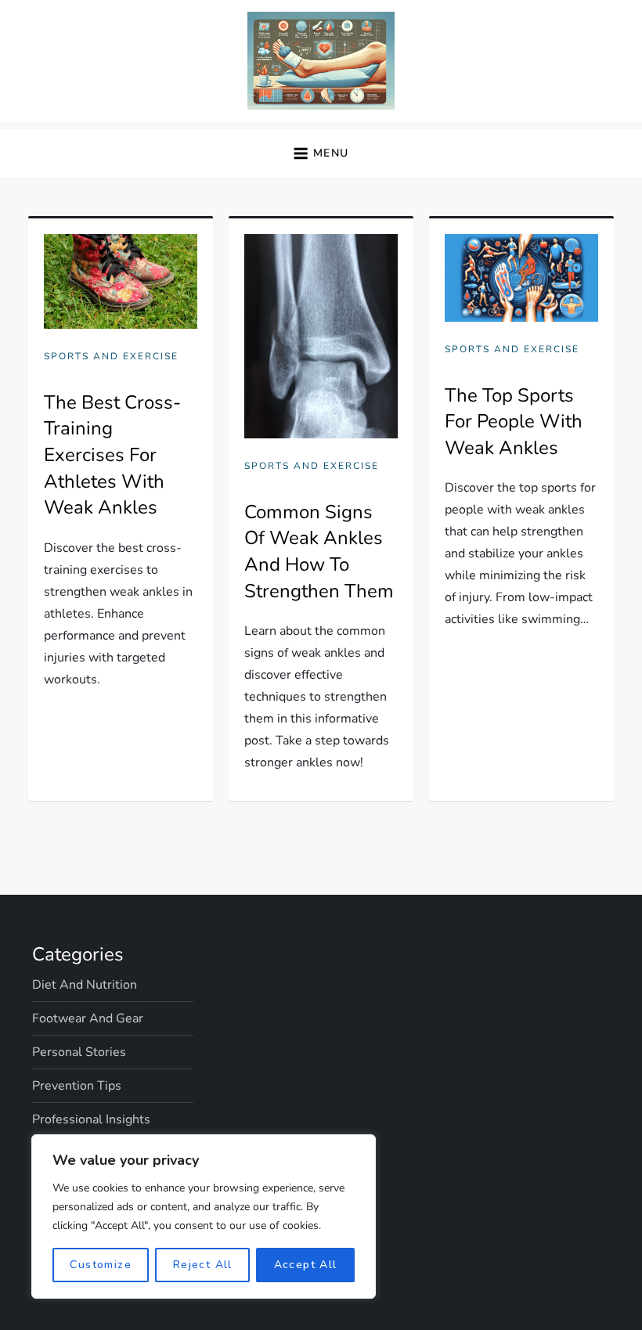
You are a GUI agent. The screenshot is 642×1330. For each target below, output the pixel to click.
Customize (101, 1264)
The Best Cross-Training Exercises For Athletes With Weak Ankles (112, 455)
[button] (320, 153)
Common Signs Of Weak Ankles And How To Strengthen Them (319, 551)
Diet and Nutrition (84, 984)
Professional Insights (91, 1119)
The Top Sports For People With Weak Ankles (513, 421)
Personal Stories (79, 1052)
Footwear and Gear (87, 1018)
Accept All (305, 1264)
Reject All (203, 1264)
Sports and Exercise (111, 356)
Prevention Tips (76, 1085)
